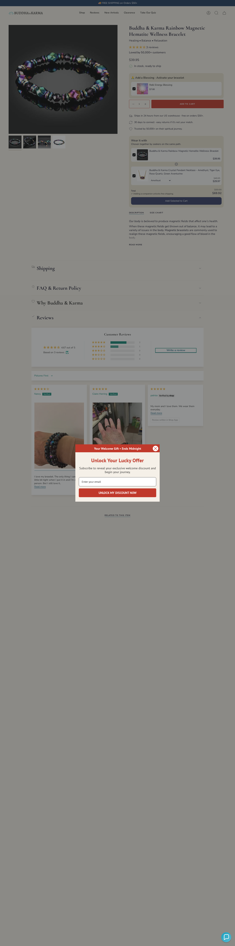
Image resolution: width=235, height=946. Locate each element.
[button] (226, 937)
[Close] (155, 448)
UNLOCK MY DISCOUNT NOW (118, 493)
